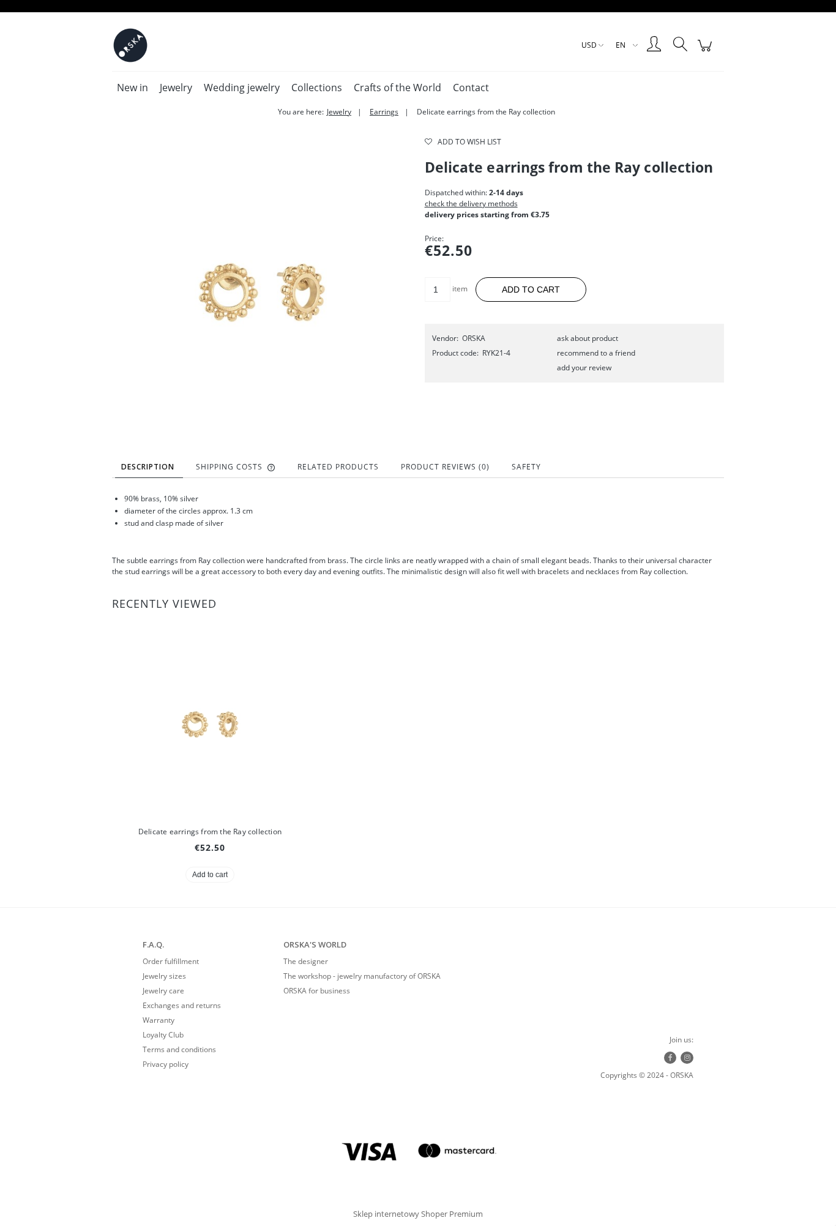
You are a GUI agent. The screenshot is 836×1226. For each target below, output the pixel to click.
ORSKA (473, 338)
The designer (305, 961)
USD (589, 45)
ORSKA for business (316, 990)
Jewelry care (163, 990)
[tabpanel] (418, 535)
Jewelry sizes (164, 976)
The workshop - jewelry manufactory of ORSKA (362, 976)
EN (620, 45)
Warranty (158, 1020)
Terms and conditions (179, 1049)
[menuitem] (132, 87)
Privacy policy (165, 1064)
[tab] (149, 466)
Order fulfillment (171, 961)
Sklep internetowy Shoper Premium (418, 1213)
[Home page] (130, 45)
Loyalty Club (163, 1035)
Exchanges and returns (182, 1005)
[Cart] (707, 52)
